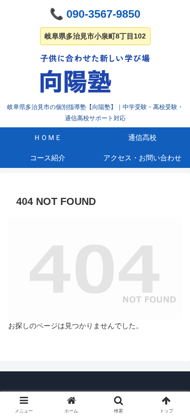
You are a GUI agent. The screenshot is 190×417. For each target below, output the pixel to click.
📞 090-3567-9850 (95, 14)
